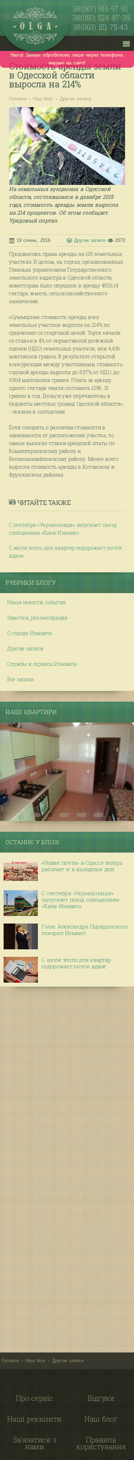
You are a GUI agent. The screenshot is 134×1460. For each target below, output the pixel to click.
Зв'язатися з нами (34, 1443)
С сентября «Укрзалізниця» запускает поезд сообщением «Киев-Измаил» (62, 528)
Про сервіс (34, 1398)
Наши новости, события (36, 602)
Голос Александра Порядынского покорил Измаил (84, 930)
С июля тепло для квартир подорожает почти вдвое (65, 551)
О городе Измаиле (29, 633)
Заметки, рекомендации (37, 617)
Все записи (20, 679)
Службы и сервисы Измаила (41, 663)
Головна (17, 98)
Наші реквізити (34, 1418)
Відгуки (101, 1398)
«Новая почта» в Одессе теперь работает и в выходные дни (82, 866)
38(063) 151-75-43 (100, 27)
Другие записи (75, 98)
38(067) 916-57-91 (100, 9)
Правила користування (100, 1443)
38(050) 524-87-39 (101, 18)
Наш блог (43, 98)
